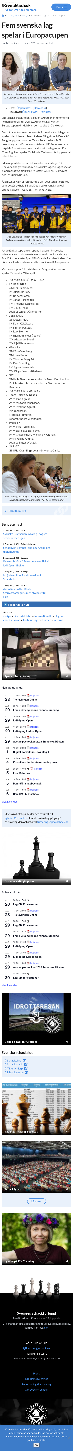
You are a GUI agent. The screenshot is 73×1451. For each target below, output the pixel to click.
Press (36, 1373)
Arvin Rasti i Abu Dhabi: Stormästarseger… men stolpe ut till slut (24, 593)
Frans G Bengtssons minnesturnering (36, 710)
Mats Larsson (15, 1072)
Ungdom (60, 616)
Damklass (40, 107)
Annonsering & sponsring (36, 1384)
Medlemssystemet (36, 1378)
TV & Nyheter (13, 15)
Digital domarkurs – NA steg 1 (31, 752)
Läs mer (36, 1201)
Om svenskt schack (36, 1389)
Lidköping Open (23, 720)
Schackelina (14, 1060)
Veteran (58, 620)
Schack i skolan (11, 620)
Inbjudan (34, 695)
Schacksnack (15, 1064)
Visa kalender (9, 801)
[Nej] (68, 1438)
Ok (36, 1445)
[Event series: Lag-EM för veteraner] (28, 900)
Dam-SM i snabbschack (27, 783)
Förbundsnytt (31, 620)
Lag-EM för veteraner (25, 904)
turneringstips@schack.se (52, 821)
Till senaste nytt (18, 604)
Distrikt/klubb (23, 616)
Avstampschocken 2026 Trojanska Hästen (38, 741)
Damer (46, 620)
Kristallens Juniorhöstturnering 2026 (35, 762)
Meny (59, 7)
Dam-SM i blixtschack (26, 794)
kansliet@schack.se (38, 1348)
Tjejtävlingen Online (25, 699)
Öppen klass (24, 107)
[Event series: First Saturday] (28, 768)
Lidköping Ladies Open (27, 731)
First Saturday (21, 773)
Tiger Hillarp (15, 1068)
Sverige (24, 15)
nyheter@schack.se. (17, 818)
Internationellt (43, 616)
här (46, 1327)
